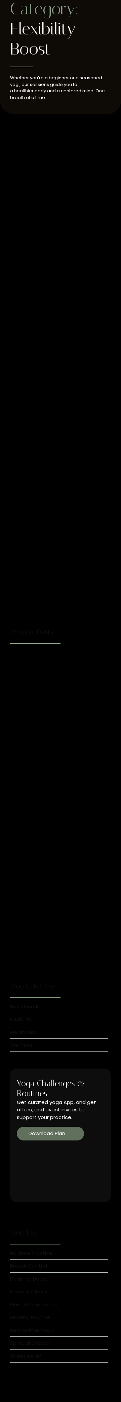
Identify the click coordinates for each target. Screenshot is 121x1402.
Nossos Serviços (31, 882)
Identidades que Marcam (44, 361)
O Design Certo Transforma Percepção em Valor (48, 524)
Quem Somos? (30, 201)
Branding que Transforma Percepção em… (56, 950)
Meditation (51, 190)
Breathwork (24, 190)
